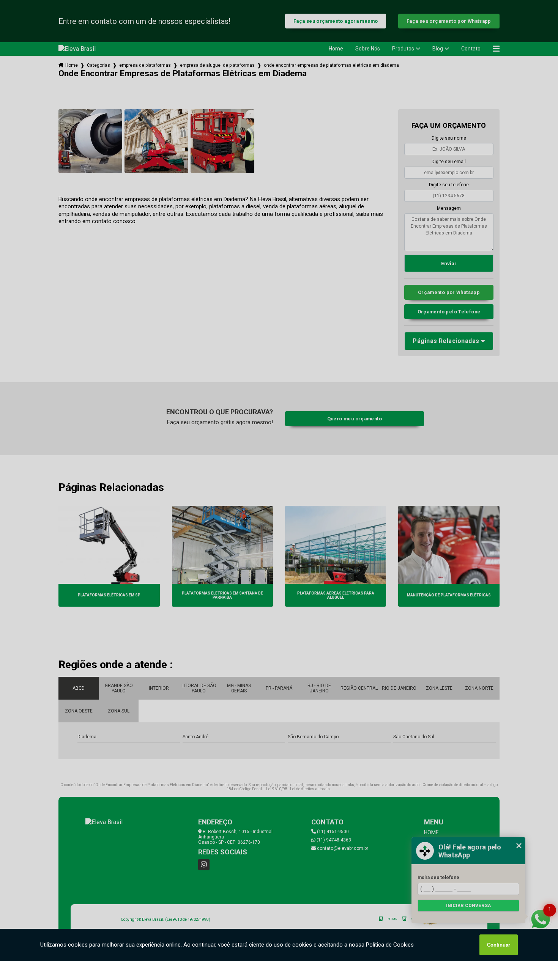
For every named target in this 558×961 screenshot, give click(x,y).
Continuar (498, 945)
